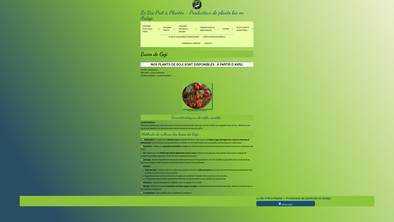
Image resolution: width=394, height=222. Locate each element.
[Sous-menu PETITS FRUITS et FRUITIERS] (252, 28)
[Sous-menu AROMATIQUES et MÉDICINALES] (218, 28)
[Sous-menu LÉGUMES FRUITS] (174, 28)
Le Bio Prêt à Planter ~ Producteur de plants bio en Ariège (192, 15)
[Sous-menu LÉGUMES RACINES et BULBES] (196, 28)
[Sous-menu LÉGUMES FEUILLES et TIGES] (159, 28)
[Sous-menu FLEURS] (232, 28)
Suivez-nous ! (287, 204)
